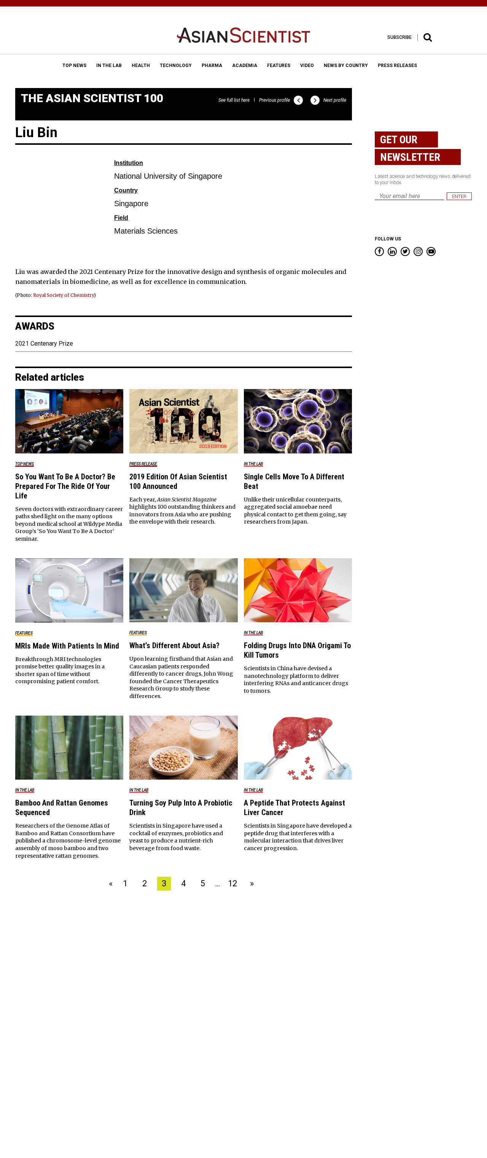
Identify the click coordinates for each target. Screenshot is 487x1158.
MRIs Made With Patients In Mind (67, 645)
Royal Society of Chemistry (63, 295)
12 (232, 883)
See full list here (234, 100)
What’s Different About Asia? (174, 645)
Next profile (334, 100)
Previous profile (274, 100)
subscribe (399, 37)
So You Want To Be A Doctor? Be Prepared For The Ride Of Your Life (65, 486)
